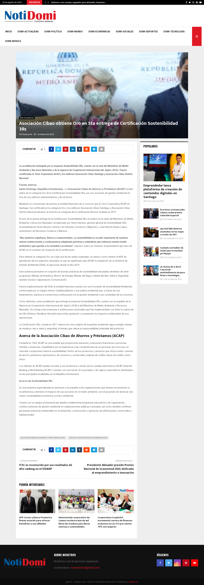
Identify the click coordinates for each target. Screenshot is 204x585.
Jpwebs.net (133, 582)
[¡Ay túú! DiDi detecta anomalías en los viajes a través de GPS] (151, 232)
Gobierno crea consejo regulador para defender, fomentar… (78, 2)
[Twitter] (168, 562)
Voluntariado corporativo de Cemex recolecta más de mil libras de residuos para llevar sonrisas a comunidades (74, 522)
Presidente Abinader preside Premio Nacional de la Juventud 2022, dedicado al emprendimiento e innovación (109, 469)
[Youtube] (194, 562)
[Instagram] (177, 562)
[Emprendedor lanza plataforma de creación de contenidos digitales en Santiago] (164, 167)
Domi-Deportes (148, 31)
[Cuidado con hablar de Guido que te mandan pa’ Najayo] (151, 251)
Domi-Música (13, 41)
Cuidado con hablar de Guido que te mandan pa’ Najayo (171, 250)
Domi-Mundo (75, 31)
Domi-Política (53, 31)
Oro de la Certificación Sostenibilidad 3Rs (88, 438)
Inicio (8, 31)
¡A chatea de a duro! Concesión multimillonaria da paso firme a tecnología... (172, 271)
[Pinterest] (185, 562)
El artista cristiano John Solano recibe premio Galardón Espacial (172, 212)
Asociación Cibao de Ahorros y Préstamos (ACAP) (43, 438)
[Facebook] (160, 562)
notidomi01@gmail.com (85, 567)
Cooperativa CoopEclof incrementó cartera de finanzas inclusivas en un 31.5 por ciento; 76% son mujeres (115, 522)
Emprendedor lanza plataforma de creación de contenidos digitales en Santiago (162, 191)
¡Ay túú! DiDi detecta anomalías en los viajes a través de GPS (172, 231)
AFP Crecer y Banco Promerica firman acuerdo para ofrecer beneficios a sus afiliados (35, 521)
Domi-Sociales (124, 31)
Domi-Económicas (99, 31)
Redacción (27, 134)
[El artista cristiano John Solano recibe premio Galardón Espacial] (151, 213)
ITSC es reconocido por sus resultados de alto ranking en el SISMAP (45, 467)
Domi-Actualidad (28, 31)
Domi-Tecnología (174, 31)
